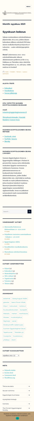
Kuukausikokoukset (10, 310)
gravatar (6, 302)
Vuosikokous (9, 91)
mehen (14, 313)
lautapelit (23, 310)
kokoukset (13, 306)
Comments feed (10, 375)
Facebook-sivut (10, 136)
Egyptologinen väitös (12, 242)
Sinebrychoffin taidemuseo (13, 325)
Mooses (6, 317)
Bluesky (7, 141)
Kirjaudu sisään (10, 370)
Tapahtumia (8, 278)
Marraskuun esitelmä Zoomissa (15, 252)
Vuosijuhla (7, 336)
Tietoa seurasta (8, 386)
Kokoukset (8, 88)
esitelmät (6, 298)
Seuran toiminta (8, 391)
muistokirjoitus (16, 317)
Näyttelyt (6, 321)
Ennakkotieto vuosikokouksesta (16, 247)
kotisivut (22, 306)
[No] (32, 416)
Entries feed (8, 373)
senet (14, 321)
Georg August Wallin (19, 298)
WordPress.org (9, 378)
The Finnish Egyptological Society (12, 409)
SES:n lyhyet (9, 276)
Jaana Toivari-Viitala (18, 302)
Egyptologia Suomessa (11, 395)
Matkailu (6, 313)
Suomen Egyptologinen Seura (14, 328)
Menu (28, 6)
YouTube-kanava (10, 139)
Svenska (6, 404)
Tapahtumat (7, 332)
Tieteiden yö (19, 332)
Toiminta (7, 281)
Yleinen (18, 72)
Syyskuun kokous (14, 31)
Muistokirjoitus (10, 273)
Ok (17, 418)
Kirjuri (6, 268)
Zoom (14, 340)
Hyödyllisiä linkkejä (9, 399)
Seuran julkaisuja (10, 93)
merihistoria (23, 313)
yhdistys (6, 340)
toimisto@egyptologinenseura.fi (15, 112)
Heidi (6, 72)
